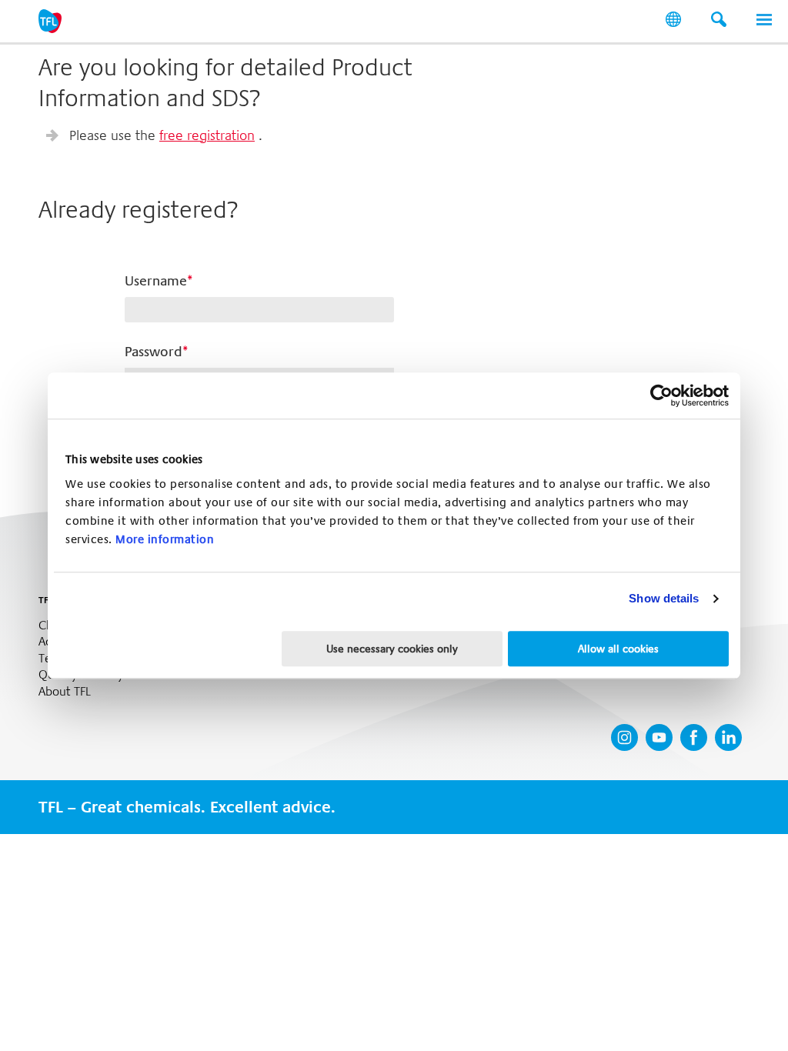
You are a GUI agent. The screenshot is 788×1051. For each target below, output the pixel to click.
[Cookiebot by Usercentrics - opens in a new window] (661, 395)
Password (153, 351)
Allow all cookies (618, 649)
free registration (207, 135)
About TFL (64, 692)
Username (156, 280)
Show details (664, 598)
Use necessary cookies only (392, 649)
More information (164, 539)
